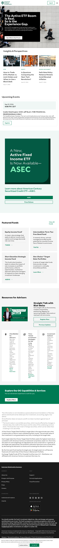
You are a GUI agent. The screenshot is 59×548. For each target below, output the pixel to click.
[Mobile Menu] (57, 3)
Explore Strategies (31, 375)
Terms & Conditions (13, 537)
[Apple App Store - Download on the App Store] (35, 506)
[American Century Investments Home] (6, 3)
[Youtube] (41, 497)
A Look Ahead (49, 367)
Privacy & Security (25, 537)
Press (3, 485)
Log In (51, 3)
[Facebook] (30, 497)
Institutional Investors (8, 497)
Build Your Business (12, 370)
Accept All (34, 545)
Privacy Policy (5, 481)
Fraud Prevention (35, 481)
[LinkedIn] (36, 497)
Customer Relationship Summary (12, 467)
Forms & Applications (36, 478)
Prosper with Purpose (8, 478)
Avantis (4, 501)
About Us (4, 475)
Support (32, 475)
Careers (4, 488)
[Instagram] (38, 497)
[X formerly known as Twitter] (33, 497)
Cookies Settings (23, 545)
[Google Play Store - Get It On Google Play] (35, 510)
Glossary (4, 537)
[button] (13, 37)
